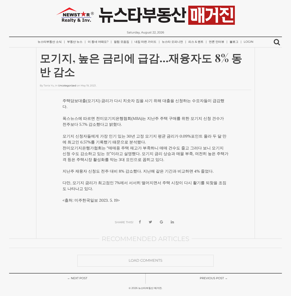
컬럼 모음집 (121, 42)
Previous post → (214, 278)
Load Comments (146, 260)
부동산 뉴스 (74, 42)
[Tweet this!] (150, 222)
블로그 (234, 42)
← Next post (77, 278)
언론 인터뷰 (216, 42)
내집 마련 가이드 (145, 42)
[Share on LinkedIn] (172, 222)
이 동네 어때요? (98, 42)
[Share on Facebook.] (140, 222)
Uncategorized (67, 85)
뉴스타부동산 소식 (50, 42)
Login (248, 42)
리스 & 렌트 (195, 42)
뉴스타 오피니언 (172, 42)
